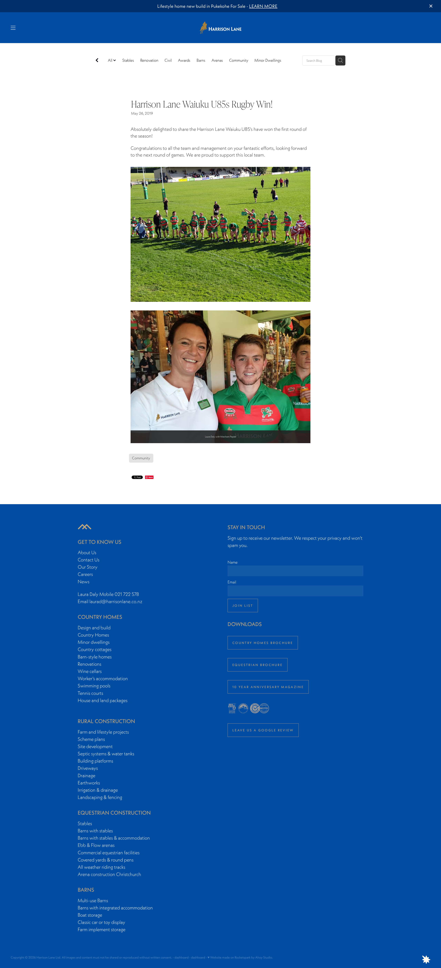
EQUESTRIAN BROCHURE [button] (257, 665)
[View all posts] (97, 61)
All (110, 60)
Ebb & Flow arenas (96, 845)
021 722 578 (127, 594)
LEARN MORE (263, 6)
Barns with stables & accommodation (114, 838)
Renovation (149, 60)
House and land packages (102, 700)
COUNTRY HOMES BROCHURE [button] (262, 643)
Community (238, 60)
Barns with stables (95, 831)
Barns (201, 60)
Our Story (88, 567)
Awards (184, 60)
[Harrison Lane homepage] (220, 28)
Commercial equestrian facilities (109, 852)
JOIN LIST (242, 605)
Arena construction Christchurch (109, 874)
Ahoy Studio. (264, 957)
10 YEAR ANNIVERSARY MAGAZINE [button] (268, 687)
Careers (85, 574)
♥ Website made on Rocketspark (229, 957)
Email (232, 582)
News (83, 581)
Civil (168, 60)
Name (233, 562)
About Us (87, 552)
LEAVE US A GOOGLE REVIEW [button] (263, 730)
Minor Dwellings (267, 60)
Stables (128, 60)
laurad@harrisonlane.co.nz (115, 601)
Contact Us (88, 560)
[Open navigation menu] (63, 28)
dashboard (182, 957)
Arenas (217, 60)
